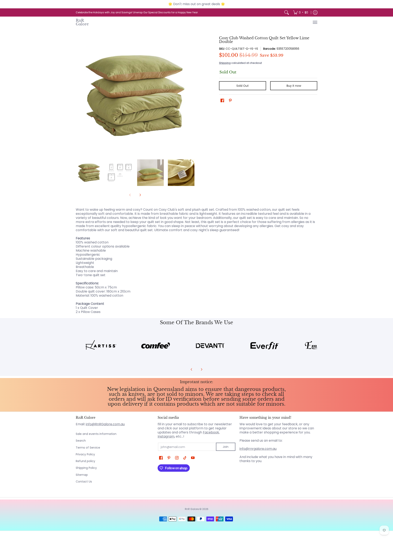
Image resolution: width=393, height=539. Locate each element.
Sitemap (82, 475)
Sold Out (242, 86)
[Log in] (315, 12)
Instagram (166, 436)
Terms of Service (88, 448)
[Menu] (314, 22)
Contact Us (84, 481)
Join (225, 447)
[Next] (191, 95)
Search (81, 441)
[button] (222, 100)
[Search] (286, 12)
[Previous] (78, 95)
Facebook (211, 432)
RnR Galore (82, 22)
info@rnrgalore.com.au (258, 448)
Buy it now (294, 86)
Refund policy (85, 461)
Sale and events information (96, 434)
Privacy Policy (85, 454)
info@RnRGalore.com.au (105, 424)
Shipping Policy (86, 468)
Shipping (225, 63)
